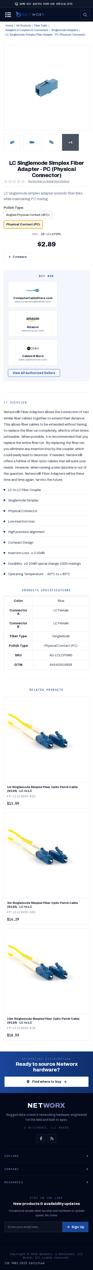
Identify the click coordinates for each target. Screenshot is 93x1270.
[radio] (28, 215)
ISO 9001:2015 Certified (25, 1263)
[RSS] (52, 1138)
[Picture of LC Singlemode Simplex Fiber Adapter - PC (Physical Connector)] (12, 142)
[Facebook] (41, 1138)
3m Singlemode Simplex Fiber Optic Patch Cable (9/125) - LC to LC (42, 904)
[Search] (85, 14)
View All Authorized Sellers (34, 373)
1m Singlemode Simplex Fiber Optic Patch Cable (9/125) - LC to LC (42, 789)
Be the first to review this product (49, 181)
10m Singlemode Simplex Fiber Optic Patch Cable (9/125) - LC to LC (43, 1020)
